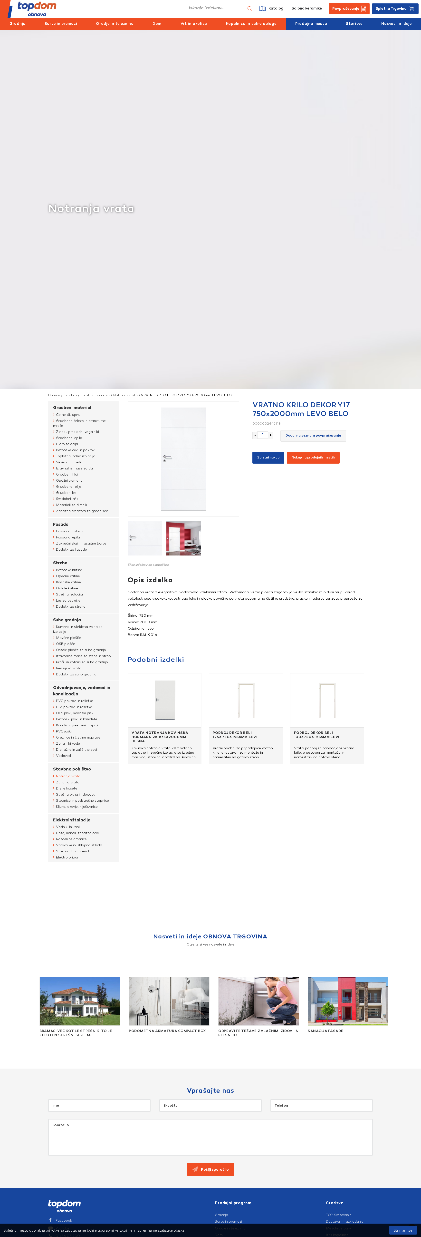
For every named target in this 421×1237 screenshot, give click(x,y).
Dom (157, 24)
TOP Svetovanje (339, 1215)
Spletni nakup (268, 457)
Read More (43, 1041)
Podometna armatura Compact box (167, 1031)
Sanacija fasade (326, 1031)
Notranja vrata (125, 395)
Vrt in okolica (194, 24)
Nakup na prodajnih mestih (313, 457)
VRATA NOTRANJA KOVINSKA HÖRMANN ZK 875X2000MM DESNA (160, 737)
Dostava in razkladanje (345, 1221)
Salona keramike (307, 8)
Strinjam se (403, 1230)
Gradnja (18, 24)
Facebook (64, 1220)
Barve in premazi (61, 24)
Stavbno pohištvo (95, 395)
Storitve (354, 24)
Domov (54, 395)
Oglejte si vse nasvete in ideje (210, 944)
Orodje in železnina (115, 24)
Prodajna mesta (311, 24)
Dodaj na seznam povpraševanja (313, 436)
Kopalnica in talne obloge (251, 24)
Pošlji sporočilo (214, 1170)
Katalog (275, 8)
